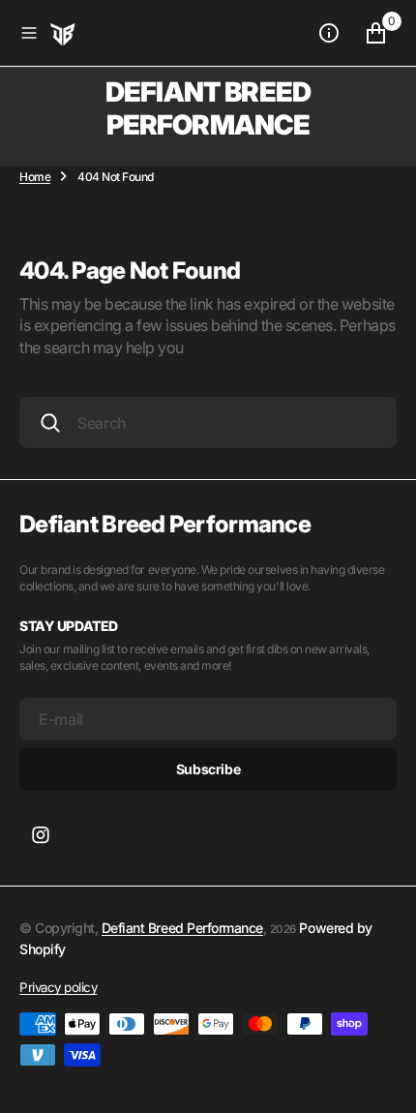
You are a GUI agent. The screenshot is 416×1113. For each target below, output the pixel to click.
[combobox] (208, 422)
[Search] (50, 423)
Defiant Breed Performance (182, 927)
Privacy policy (58, 987)
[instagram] (40, 835)
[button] (29, 33)
